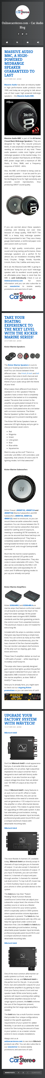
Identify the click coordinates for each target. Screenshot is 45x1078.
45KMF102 (21, 510)
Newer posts (10, 1073)
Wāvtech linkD (10, 733)
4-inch (23, 373)
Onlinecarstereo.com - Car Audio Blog (22, 25)
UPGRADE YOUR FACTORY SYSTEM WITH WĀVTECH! (20, 719)
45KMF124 (30, 510)
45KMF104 (8, 513)
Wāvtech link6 (10, 943)
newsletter (15, 286)
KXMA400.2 (14, 605)
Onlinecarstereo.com (13, 281)
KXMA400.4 (28, 605)
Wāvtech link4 (10, 828)
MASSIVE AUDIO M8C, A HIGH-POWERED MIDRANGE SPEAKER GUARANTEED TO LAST (19, 63)
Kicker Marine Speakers (18, 365)
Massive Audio (10, 85)
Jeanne (19, 79)
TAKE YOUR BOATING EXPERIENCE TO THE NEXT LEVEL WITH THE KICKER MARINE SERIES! (20, 327)
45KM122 (8, 518)
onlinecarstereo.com (13, 1041)
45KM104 (19, 516)
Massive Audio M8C (25, 96)
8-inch (29, 373)
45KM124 (28, 516)
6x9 (37, 373)
